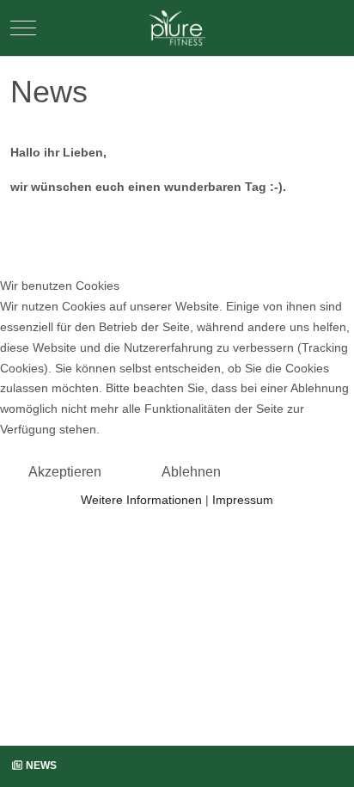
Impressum (242, 500)
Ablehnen (191, 471)
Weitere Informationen (141, 500)
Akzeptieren (64, 471)
